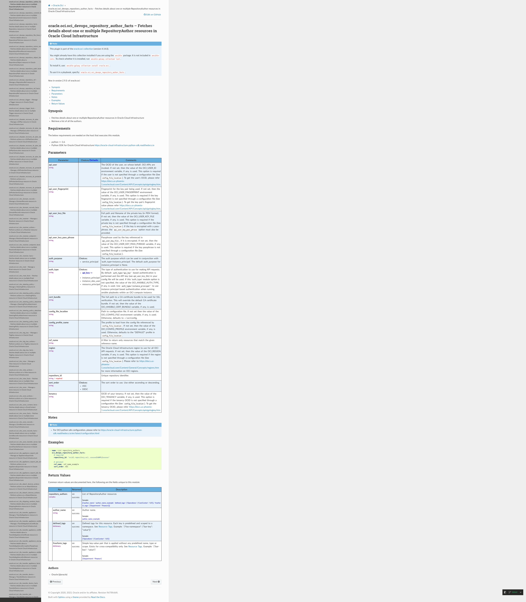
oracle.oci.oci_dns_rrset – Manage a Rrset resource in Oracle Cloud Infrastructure (22, 269)
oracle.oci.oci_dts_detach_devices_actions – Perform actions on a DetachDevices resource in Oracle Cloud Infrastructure (24, 495)
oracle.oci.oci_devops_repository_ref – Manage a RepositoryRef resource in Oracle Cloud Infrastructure (23, 82)
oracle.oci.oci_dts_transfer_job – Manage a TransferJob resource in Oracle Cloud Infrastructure (23, 597)
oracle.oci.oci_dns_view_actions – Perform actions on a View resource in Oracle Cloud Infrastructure (22, 372)
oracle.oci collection (83, 49)
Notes (54, 97)
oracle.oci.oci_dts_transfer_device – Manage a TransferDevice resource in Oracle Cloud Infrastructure (22, 577)
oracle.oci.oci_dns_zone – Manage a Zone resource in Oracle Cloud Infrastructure (22, 390)
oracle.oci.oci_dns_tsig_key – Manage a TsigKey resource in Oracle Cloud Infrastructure (23, 335)
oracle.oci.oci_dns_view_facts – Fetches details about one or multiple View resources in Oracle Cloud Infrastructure (23, 381)
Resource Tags (105, 527)
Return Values (58, 104)
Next (155, 582)
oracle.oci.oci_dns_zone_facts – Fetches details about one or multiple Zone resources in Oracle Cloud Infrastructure (23, 416)
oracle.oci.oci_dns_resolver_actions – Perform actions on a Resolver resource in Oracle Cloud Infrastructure (23, 230)
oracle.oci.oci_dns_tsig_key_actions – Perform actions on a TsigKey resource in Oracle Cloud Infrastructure (23, 344)
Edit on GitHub (153, 15)
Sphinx (61, 597)
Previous (56, 582)
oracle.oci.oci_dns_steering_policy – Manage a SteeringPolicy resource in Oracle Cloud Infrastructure (22, 287)
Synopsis (56, 87)
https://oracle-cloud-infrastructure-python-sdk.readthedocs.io (124, 145)
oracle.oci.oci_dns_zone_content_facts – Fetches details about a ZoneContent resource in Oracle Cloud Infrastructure (23, 407)
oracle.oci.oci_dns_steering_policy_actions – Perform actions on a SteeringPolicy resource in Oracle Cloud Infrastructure (24, 295)
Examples (56, 100)
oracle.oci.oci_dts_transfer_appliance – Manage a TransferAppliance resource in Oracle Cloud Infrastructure (23, 515)
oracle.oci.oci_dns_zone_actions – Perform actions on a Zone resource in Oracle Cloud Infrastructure (22, 398)
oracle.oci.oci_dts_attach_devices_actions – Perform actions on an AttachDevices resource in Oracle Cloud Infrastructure (24, 486)
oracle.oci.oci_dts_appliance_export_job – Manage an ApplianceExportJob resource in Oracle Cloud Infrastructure (23, 455)
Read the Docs (98, 597)
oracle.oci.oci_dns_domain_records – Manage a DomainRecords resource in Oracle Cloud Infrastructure (22, 201)
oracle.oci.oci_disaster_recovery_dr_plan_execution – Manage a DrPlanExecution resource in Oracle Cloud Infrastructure (25, 131)
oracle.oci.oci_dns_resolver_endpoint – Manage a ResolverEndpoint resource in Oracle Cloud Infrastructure (23, 238)
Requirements (58, 90)
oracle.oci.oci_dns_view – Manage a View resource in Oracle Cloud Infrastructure (22, 364)
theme (76, 597)
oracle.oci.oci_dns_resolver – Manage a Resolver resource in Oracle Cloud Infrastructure (23, 221)
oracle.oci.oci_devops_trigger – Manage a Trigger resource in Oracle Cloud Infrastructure (23, 102)
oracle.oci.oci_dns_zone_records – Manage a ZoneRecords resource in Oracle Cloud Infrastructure (21, 424)
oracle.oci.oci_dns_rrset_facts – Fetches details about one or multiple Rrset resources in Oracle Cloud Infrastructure (23, 278)
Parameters (57, 94)
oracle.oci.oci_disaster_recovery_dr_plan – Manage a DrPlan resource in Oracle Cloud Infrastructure (23, 122)
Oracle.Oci (58, 5)
